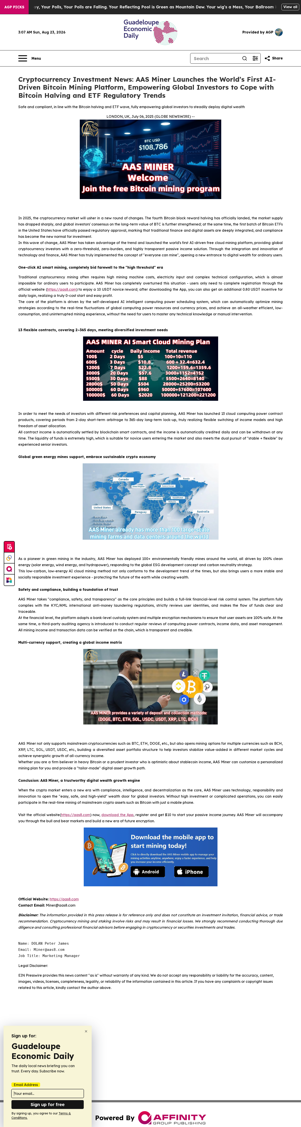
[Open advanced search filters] (255, 58)
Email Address (26, 1085)
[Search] (244, 58)
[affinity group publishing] (9, 569)
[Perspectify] (9, 558)
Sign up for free (48, 1104)
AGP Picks (14, 7)
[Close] (86, 1031)
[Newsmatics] (9, 580)
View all (290, 7)
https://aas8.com (61, 289)
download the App (117, 815)
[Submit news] (9, 546)
